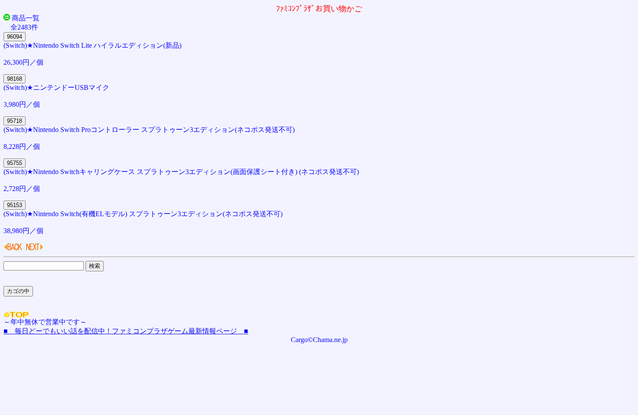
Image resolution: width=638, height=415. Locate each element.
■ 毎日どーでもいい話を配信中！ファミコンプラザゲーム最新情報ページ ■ (125, 331)
